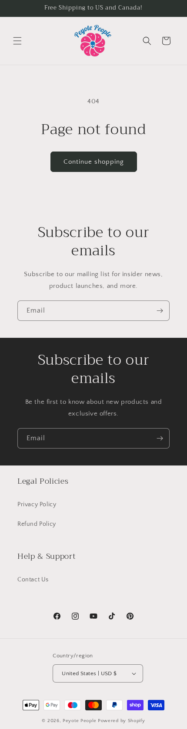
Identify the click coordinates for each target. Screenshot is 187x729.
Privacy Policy (36, 504)
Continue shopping (93, 161)
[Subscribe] (159, 310)
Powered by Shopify (121, 720)
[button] (17, 40)
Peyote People (80, 720)
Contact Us (33, 579)
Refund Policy (36, 524)
